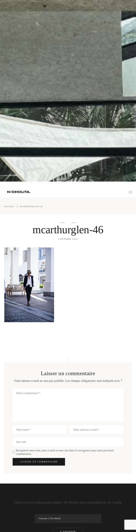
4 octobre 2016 (68, 239)
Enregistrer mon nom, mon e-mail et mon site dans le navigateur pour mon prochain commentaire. (65, 452)
